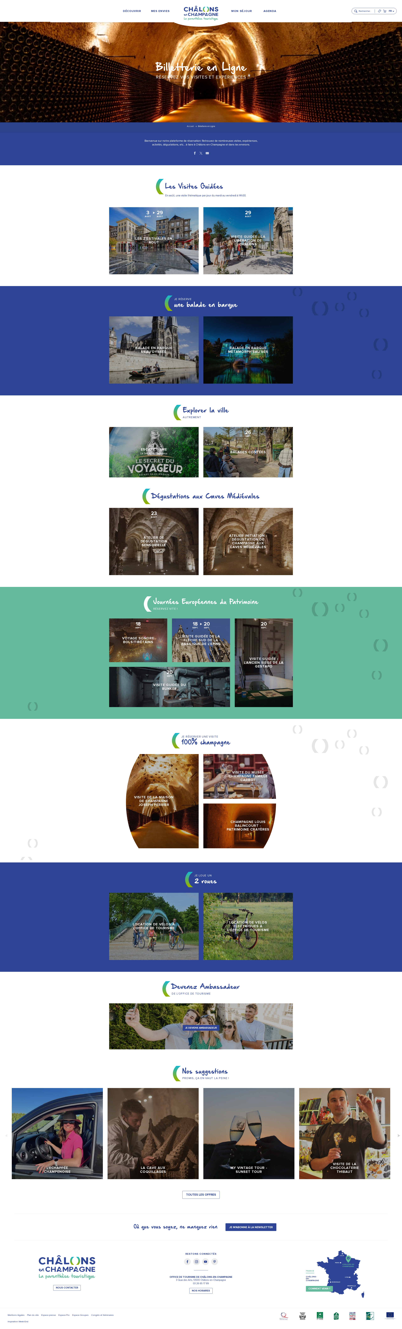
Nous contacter (67, 1287)
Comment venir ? (319, 1288)
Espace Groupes (80, 1315)
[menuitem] (132, 10)
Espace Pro (64, 1315)
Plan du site (33, 1315)
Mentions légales (16, 1315)
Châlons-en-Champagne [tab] (312, 1279)
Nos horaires (201, 1290)
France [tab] (310, 1271)
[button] (365, 9)
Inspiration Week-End (18, 1321)
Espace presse (48, 1315)
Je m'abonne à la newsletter (251, 1227)
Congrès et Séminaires (102, 1315)
